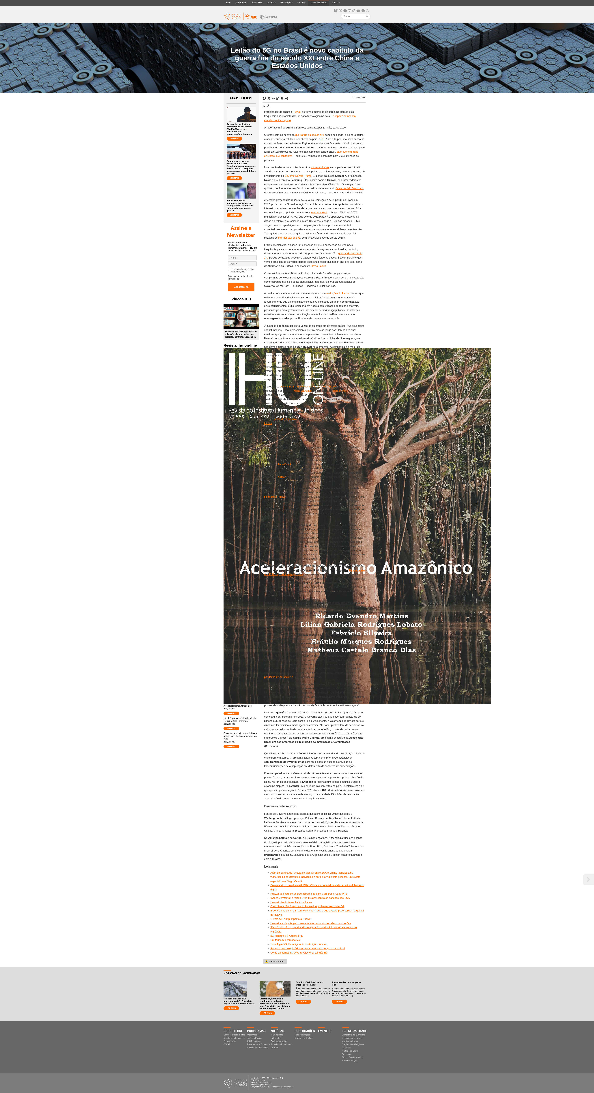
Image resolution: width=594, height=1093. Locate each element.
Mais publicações (302, 1035)
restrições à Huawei (337, 293)
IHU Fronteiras (253, 1041)
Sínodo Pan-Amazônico (352, 1057)
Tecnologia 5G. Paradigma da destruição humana (298, 944)
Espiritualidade (318, 3)
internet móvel (319, 212)
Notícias (272, 3)
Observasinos (253, 1035)
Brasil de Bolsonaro (285, 419)
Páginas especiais (279, 1041)
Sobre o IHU (241, 3)
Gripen (282, 476)
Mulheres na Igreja (350, 1060)
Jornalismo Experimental (282, 1044)
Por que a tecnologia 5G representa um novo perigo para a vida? (307, 948)
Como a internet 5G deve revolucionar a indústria (298, 952)
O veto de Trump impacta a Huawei (290, 919)
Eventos (301, 3)
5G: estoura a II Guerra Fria (286, 935)
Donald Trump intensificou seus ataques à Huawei (309, 386)
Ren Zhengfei (340, 390)
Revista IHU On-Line (304, 1038)
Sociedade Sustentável (257, 1047)
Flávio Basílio (318, 266)
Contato (336, 3)
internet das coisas (289, 237)
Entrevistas (276, 1038)
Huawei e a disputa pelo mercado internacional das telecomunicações (310, 923)
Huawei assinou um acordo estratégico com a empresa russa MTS (308, 893)
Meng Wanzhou (303, 390)
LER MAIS (234, 139)
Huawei (297, 111)
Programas (257, 3)
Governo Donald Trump (298, 175)
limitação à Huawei (275, 496)
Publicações (286, 3)
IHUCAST (275, 1047)
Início (228, 3)
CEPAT (227, 1044)
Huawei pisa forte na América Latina (291, 902)
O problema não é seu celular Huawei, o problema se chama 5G (307, 906)
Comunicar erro (274, 961)
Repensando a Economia (258, 1044)
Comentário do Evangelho (353, 1035)
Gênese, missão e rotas (234, 1035)
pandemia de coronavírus (278, 677)
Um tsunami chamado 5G (285, 940)
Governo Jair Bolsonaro (349, 188)
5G (322, 139)
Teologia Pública (254, 1038)
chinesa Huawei (320, 167)
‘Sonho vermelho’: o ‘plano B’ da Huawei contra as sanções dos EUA (310, 897)
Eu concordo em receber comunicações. (242, 270)
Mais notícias (277, 1035)
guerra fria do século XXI (309, 134)
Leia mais (231, 713)
